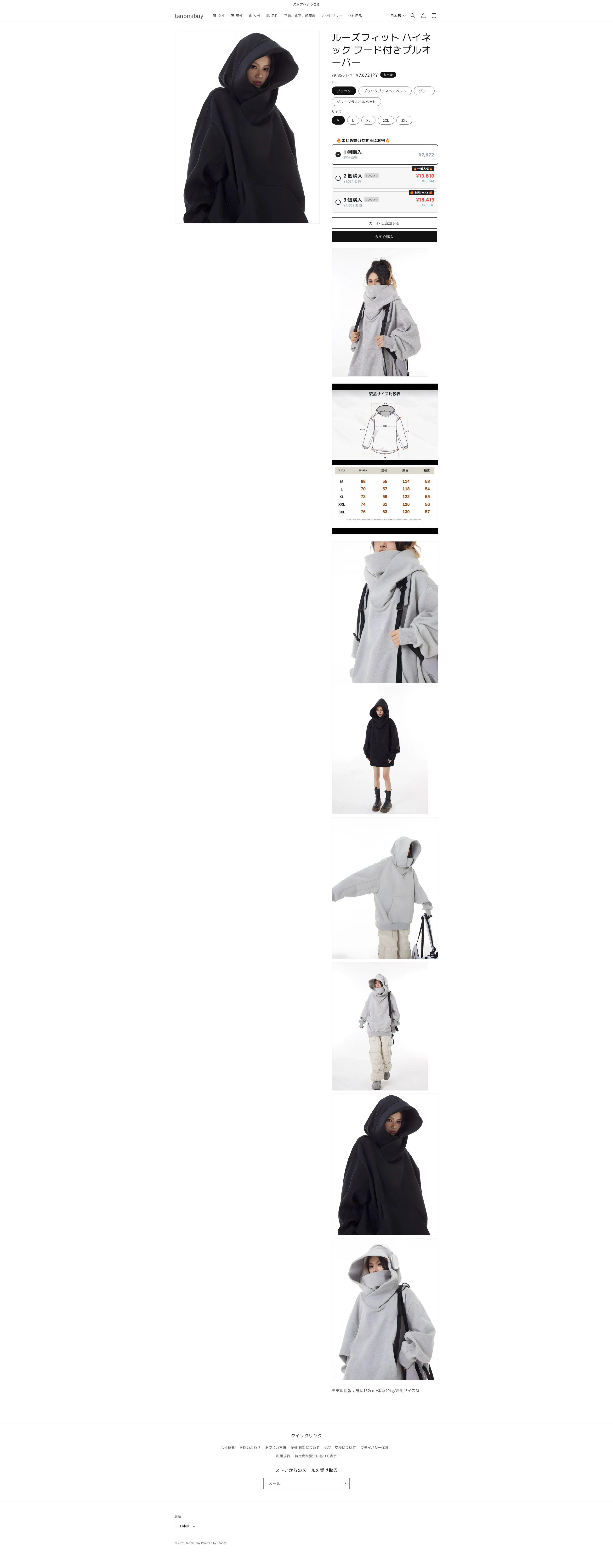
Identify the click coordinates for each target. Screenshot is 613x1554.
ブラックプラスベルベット (385, 90)
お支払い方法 (275, 1447)
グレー (424, 90)
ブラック (344, 90)
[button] (413, 15)
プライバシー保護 (375, 1447)
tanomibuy (193, 1543)
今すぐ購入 (384, 236)
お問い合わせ (250, 1447)
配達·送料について (305, 1447)
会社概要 (228, 1447)
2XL (386, 120)
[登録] (344, 1483)
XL (368, 120)
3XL (404, 120)
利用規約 (283, 1455)
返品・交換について (340, 1447)
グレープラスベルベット (356, 101)
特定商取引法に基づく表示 (316, 1455)
